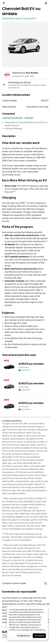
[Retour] (4, 3)
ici (45, 630)
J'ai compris (39, 636)
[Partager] (46, 3)
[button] (26, 101)
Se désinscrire (23, 636)
